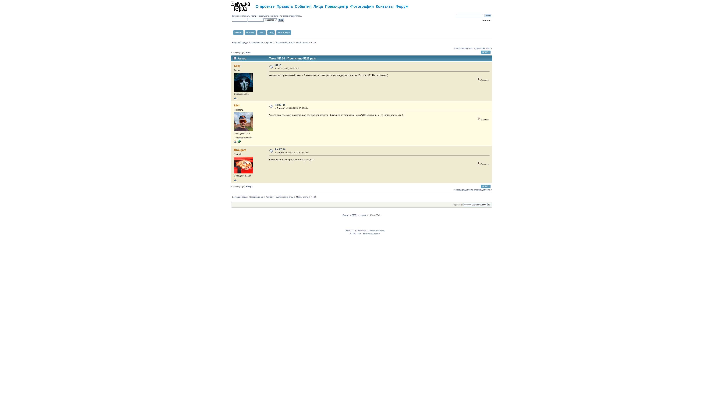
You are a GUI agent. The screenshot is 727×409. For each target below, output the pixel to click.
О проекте (265, 6)
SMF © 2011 (363, 230)
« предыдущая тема (463, 48)
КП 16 (278, 65)
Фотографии (362, 6)
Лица (318, 6)
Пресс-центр (336, 6)
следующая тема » (483, 48)
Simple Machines (377, 230)
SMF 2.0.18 (351, 230)
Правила (285, 6)
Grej (237, 65)
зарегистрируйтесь (292, 16)
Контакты (385, 6)
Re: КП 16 (280, 105)
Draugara (240, 149)
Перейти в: (458, 205)
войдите (274, 16)
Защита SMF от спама (355, 215)
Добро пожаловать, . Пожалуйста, (251, 16)
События (303, 6)
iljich (237, 105)
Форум (402, 6)
